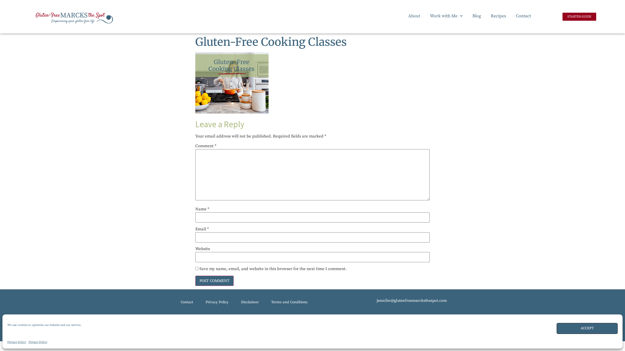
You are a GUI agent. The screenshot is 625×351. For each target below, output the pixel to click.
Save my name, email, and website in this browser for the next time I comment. (273, 269)
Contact (523, 16)
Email (202, 229)
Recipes (498, 16)
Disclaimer (250, 302)
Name (202, 209)
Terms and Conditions (289, 302)
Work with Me (444, 16)
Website (202, 249)
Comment (205, 146)
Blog (476, 16)
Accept (587, 328)
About (414, 16)
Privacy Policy (16, 342)
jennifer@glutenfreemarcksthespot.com (412, 300)
